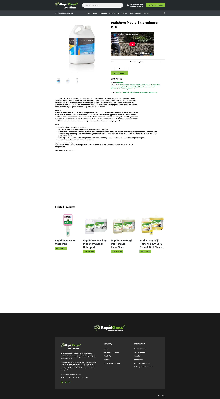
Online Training (139, 349)
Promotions (138, 360)
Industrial (125, 87)
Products (103, 13)
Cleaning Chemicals (122, 93)
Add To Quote (119, 73)
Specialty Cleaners (128, 89)
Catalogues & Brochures (143, 367)
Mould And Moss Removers (140, 87)
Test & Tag (107, 356)
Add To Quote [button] (60, 248)
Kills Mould (144, 93)
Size (112, 62)
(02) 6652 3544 (157, 5)
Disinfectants (140, 85)
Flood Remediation (153, 85)
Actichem (119, 83)
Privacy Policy (161, 396)
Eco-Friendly (114, 13)
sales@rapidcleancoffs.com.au (72, 374)
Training (124, 13)
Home (88, 13)
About (95, 13)
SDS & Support (135, 13)
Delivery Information (111, 352)
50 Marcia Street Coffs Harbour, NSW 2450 (75, 378)
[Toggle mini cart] (164, 13)
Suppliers (137, 356)
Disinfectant (134, 93)
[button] (107, 23)
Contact (147, 13)
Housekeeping (116, 87)
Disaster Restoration (127, 85)
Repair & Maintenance (112, 363)
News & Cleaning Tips (142, 363)
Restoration (153, 93)
